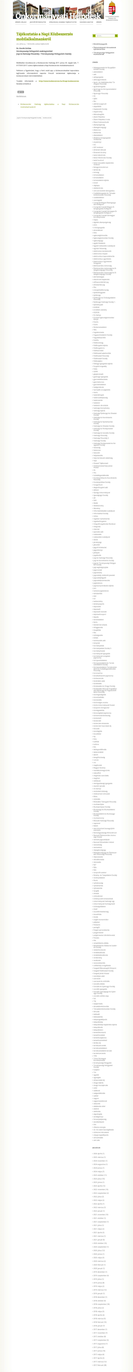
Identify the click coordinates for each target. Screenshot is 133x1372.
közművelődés (98, 697)
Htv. (94, 473)
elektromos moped (100, 254)
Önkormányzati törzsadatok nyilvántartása (104, 48)
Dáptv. (95, 220)
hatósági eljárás (99, 411)
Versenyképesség (99, 1119)
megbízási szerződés (101, 776)
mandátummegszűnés (101, 770)
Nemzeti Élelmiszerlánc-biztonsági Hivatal (104, 836)
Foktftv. (96, 340)
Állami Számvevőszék (101, 122)
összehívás (97, 914)
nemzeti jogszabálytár (101, 840)
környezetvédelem (100, 660)
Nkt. (94, 870)
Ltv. (94, 762)
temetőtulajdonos (100, 1038)
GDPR (95, 371)
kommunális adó (99, 640)
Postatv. (96, 938)
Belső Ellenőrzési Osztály (102, 158)
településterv (98, 1030)
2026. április (97, 1154)
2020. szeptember (99, 1247)
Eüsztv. (96, 322)
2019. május (97, 1286)
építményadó (98, 305)
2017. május (97, 1354)
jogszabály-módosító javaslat (104, 575)
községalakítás (98, 710)
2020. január (97, 1268)
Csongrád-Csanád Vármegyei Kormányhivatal (112, 18)
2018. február (98, 1322)
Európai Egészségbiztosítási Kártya (103, 318)
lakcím (95, 755)
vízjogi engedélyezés (100, 1135)
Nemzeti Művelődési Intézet (103, 842)
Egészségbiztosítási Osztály (103, 238)
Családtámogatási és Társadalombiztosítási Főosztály (104, 194)
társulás (96, 1011)
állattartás (97, 132)
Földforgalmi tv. (99, 348)
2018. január (97, 1326)
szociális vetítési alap (101, 996)
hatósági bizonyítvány (101, 408)
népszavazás (98, 857)
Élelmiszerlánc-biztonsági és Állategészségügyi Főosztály (104, 269)
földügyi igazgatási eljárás (103, 364)
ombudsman (98, 896)
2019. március (98, 1290)
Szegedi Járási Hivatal (101, 973)
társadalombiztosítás (101, 1006)
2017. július (97, 1347)
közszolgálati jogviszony (102, 713)
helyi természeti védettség (103, 458)
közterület (97, 721)
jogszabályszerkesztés (101, 580)
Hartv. (95, 392)
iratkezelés (97, 534)
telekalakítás (98, 1017)
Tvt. (94, 1072)
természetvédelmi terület (102, 1051)
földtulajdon (97, 361)
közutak (96, 729)
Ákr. (94, 101)
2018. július (97, 1308)
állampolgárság (99, 125)
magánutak (97, 765)
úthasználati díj (99, 1080)
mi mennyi (97, 789)
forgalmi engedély (100, 366)
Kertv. (95, 622)
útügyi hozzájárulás (100, 1085)
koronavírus (97, 673)
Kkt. (94, 633)
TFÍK (95, 1056)
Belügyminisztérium (100, 167)
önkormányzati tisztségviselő (104, 904)
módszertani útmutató (101, 794)
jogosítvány (97, 573)
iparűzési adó (98, 532)
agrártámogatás (99, 86)
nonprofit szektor (99, 872)
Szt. (94, 998)
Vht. (94, 1124)
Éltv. (94, 287)
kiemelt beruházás (100, 625)
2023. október (98, 1175)
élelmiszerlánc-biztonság (102, 266)
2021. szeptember (99, 1222)
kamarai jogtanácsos (101, 591)
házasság (96, 447)
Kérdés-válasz (20, 22)
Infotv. (95, 516)
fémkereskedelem (100, 327)
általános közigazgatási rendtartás (102, 139)
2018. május (97, 1311)
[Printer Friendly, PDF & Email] (21, 93)
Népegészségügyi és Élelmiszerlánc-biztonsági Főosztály (105, 853)
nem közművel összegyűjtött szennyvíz (104, 829)
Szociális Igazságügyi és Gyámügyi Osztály (104, 992)
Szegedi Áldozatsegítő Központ (104, 968)
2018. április (97, 1315)
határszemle (98, 400)
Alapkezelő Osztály (100, 109)
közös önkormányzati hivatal (104, 705)
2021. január (97, 1240)
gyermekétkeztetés (100, 379)
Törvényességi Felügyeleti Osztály (103, 1066)
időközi (96, 490)
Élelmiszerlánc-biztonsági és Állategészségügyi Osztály (104, 273)
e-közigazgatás (99, 228)
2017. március (98, 1362)
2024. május (97, 1171)
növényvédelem (99, 878)
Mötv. (95, 796)
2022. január (97, 1211)
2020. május (97, 1258)
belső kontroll (98, 160)
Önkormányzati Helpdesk (58, 16)
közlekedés (97, 683)
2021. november (99, 1214)
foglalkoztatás (98, 332)
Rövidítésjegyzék (100, 44)
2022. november (99, 1189)
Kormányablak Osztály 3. (102, 648)
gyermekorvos (98, 382)
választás (96, 1104)
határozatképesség (100, 398)
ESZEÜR (96, 312)
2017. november (99, 1333)
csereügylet (97, 200)
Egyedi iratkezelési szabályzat (104, 246)
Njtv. (95, 867)
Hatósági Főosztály (100, 435)
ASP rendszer (98, 147)
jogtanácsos (97, 583)
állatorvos (97, 130)
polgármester (98, 933)
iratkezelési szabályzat (101, 537)
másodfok (97, 773)
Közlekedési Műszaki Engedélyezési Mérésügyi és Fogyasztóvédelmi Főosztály (105, 690)
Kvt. (94, 747)
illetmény (96, 508)
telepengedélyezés (100, 1019)
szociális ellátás (99, 984)
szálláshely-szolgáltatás (102, 965)
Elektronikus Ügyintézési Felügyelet (102, 262)
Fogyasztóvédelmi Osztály (102, 335)
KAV (94, 596)
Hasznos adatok (86, 22)
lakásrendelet (98, 752)
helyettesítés (98, 455)
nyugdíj (96, 891)
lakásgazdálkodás (99, 749)
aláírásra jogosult (99, 104)
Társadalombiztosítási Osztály (104, 1009)
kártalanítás (97, 593)
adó (94, 74)
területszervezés (99, 1053)
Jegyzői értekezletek (38, 22)
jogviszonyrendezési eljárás (103, 586)
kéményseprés (98, 604)
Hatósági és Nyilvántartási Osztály (103, 423)
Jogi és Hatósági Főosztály (103, 558)
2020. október (98, 1243)
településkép (98, 1022)
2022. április (97, 1204)
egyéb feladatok (99, 243)
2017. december (99, 1329)
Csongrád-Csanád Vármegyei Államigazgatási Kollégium (105, 212)
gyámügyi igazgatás (100, 377)
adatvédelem (98, 72)
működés (96, 799)
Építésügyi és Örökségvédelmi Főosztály (104, 298)
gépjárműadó (98, 374)
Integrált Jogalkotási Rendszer (104, 524)
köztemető (97, 718)
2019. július (97, 1279)
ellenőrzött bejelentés (101, 279)
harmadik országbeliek (101, 390)
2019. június (97, 1283)
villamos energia (99, 1127)
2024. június (97, 1168)
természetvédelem (100, 1048)
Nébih (95, 826)
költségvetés (98, 635)
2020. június (97, 1254)
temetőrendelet (99, 1035)
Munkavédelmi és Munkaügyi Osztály (104, 815)
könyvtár (96, 643)
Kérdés (99, 22)
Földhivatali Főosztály (101, 356)
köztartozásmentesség (101, 715)
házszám (96, 453)
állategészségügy (99, 127)
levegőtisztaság (99, 757)
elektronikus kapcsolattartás (104, 256)
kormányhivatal (99, 651)
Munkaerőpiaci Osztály (101, 807)
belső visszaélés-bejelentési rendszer (103, 164)
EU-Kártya (97, 315)
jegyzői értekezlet (99, 547)
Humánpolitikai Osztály (101, 482)
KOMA (95, 638)
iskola (95, 540)
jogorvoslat (97, 570)
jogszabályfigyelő (99, 578)
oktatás (96, 893)
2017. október (98, 1336)
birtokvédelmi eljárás (101, 180)
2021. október (98, 1218)
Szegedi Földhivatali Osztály (103, 971)
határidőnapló (98, 395)
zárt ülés (96, 1140)
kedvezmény (98, 601)
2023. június (97, 1182)
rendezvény (97, 958)
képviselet (97, 606)
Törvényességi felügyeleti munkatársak (103, 53)
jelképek (96, 553)
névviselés (97, 862)
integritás (97, 526)
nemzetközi (97, 847)
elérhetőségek (98, 277)
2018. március (98, 1318)
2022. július (97, 1197)
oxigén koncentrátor (101, 920)
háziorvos (97, 450)
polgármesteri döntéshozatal (104, 935)
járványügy (97, 542)
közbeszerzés (47, 118)
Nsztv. (95, 880)
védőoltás (97, 1111)
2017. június (97, 1351)
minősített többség (100, 791)
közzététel (97, 734)
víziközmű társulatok (101, 1132)
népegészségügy (99, 850)
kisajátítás (97, 630)
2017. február (98, 1365)
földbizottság (98, 343)
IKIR (94, 500)
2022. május (97, 1200)
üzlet (95, 1088)
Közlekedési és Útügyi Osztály (104, 686)
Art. (94, 145)
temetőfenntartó (99, 1032)
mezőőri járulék (99, 786)
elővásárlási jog (99, 285)
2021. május (97, 1229)
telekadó (96, 1014)
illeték (95, 503)
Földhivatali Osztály (100, 358)
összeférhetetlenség (101, 912)
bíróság (96, 172)
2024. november (99, 1161)
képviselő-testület (100, 612)
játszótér (96, 545)
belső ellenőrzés (99, 155)
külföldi (96, 742)
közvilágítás (97, 731)
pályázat (96, 922)
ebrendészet (98, 230)
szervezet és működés (101, 981)
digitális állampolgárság (102, 222)
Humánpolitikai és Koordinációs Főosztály (105, 479)
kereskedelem (98, 620)
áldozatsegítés (98, 114)
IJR (94, 498)
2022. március (98, 1207)
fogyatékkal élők (99, 338)
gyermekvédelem (99, 384)
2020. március (98, 1261)
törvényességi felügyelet (102, 1063)
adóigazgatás (98, 77)
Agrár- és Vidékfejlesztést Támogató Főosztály (104, 83)
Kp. (94, 736)
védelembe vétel (99, 1106)
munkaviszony (98, 818)
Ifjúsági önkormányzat (101, 493)
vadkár (95, 1096)
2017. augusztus (99, 1344)
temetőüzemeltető (100, 1040)
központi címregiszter (101, 708)
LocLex (96, 760)
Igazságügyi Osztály (100, 495)
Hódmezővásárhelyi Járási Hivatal (102, 467)
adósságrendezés (99, 80)
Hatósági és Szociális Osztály (103, 433)
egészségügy (98, 241)
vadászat (96, 1091)
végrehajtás (97, 1114)
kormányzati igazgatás (101, 653)
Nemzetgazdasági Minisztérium (105, 833)
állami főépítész (99, 117)
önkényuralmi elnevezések (103, 899)
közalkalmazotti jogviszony (103, 676)
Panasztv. (96, 925)
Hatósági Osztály (99, 441)
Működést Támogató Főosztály (104, 802)
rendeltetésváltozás (100, 955)
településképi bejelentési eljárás (105, 1025)
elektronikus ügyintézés (102, 259)
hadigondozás (98, 387)
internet (96, 529)
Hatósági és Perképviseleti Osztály (103, 429)
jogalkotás (97, 555)
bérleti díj (96, 170)
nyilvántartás (98, 886)
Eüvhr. (95, 324)
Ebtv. (95, 233)
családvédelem (98, 197)
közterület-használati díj (102, 726)
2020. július (97, 1250)
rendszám (97, 960)
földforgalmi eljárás (100, 345)
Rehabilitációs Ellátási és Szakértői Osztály (105, 946)
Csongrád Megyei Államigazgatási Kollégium (104, 203)
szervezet (96, 979)
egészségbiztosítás (100, 235)
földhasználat (98, 351)
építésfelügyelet (99, 292)
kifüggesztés (98, 627)
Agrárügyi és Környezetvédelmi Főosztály (104, 90)
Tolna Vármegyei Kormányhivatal (99, 1059)
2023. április (97, 1186)
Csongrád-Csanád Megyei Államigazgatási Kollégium (104, 208)
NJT (94, 865)
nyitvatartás (97, 888)
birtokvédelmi (98, 178)
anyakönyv (97, 142)
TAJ (94, 1001)
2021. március (98, 1236)
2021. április (97, 1232)
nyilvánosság (98, 883)
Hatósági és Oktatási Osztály (103, 426)
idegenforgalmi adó (100, 487)
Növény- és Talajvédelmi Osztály (105, 875)
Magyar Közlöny (99, 768)
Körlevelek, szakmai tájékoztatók (63, 22)
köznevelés (97, 700)
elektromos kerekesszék (102, 251)
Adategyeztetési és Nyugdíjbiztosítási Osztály (104, 68)
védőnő (96, 1109)
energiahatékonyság (101, 290)
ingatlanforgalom (99, 521)
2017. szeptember (99, 1340)
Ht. (94, 470)
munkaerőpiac (98, 804)
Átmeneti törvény (99, 152)
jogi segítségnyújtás (100, 567)
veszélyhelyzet (98, 1122)
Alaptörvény (97, 112)
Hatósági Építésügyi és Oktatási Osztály (105, 414)
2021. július (97, 1225)
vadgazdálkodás (99, 1093)
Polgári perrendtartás (101, 930)
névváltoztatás (98, 859)
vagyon (96, 1098)
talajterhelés (98, 1004)
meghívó (96, 778)
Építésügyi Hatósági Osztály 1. (104, 302)
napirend (96, 823)
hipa (95, 461)
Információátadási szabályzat (104, 511)
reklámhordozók (99, 950)
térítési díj (97, 1043)
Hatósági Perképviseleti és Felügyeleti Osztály (104, 444)
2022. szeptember (99, 1193)
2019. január (97, 1293)
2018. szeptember (99, 1304)
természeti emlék (99, 1045)
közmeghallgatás (99, 695)
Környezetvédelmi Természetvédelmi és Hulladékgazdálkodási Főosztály (105, 669)
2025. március (98, 1157)
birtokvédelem (98, 175)
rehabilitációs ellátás (100, 943)
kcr (94, 599)
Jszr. (94, 588)
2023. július (97, 1179)
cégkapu (96, 185)
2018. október (98, 1301)
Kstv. (95, 739)
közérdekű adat (99, 681)
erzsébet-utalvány (100, 310)
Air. (94, 96)
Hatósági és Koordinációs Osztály (102, 418)
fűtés (95, 369)
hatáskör (96, 403)
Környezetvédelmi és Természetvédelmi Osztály (103, 664)
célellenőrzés (98, 188)
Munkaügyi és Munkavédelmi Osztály (104, 810)
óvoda (95, 917)
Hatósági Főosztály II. (101, 438)
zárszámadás (98, 1138)
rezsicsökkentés (99, 963)
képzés (96, 617)
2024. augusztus (99, 1164)
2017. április (97, 1358)
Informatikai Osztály (100, 513)
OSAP (95, 909)
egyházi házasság (99, 248)
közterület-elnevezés (101, 723)
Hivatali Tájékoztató (100, 463)
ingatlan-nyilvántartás (101, 519)
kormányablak (98, 646)
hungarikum (98, 485)
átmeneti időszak (99, 150)
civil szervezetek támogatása (103, 191)
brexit (95, 183)
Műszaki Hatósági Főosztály (103, 821)
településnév (98, 1027)
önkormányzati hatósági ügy (104, 901)
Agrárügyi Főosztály (100, 93)
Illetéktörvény (98, 506)
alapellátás (97, 106)
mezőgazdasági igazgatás (102, 783)
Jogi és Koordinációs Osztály (103, 560)
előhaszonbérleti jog (101, 282)
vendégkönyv (98, 1117)
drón (95, 225)
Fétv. (95, 330)
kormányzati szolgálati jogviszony (101, 657)
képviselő (96, 609)
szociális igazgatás (100, 989)
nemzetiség (97, 845)
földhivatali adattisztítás (102, 353)
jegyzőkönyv (98, 550)
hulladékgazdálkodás (101, 475)
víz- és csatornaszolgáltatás (103, 1130)
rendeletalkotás (99, 952)
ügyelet (96, 1075)
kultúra (96, 744)
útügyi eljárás (98, 1083)
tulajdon (96, 1070)
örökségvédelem (99, 906)
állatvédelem (98, 135)
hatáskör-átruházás (100, 405)
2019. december (99, 1272)
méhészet (97, 781)
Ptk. (94, 940)
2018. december (99, 1297)
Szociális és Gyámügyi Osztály (104, 986)
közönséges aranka (100, 702)
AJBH (95, 99)
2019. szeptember (99, 1275)
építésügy (97, 295)
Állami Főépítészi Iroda (101, 119)
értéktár (96, 307)
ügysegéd (97, 1077)
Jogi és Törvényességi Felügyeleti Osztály (29, 118)
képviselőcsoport (99, 614)
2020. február (98, 1265)
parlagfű (96, 927)
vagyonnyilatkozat (100, 1101)
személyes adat (99, 976)
